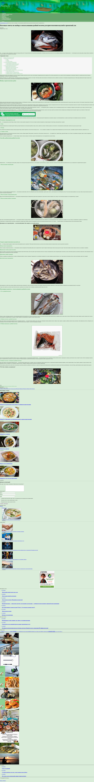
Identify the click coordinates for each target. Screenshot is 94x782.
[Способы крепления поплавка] (9, 665)
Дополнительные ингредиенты (11, 69)
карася (9, 631)
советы (15, 386)
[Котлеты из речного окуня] (9, 709)
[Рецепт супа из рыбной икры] (9, 461)
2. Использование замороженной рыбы (12, 63)
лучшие (17, 631)
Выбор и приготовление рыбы (9, 57)
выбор (5, 631)
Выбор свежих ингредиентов (11, 66)
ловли (11, 631)
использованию (5, 386)
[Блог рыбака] (5, 9)
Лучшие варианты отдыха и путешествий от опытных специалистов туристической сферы (17, 568)
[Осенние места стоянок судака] (9, 643)
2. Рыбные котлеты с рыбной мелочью (12, 71)
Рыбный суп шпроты (4, 448)
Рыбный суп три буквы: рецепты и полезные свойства (11, 519)
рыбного (41, 631)
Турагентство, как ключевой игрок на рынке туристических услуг (13, 540)
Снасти (3, 16)
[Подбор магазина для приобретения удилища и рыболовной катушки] (9, 676)
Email (1, 494)
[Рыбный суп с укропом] (9, 432)
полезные (9, 386)
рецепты (33, 631)
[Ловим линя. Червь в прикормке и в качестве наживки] (9, 753)
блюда (2, 631)
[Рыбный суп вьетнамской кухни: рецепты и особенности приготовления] (9, 402)
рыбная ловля (38, 631)
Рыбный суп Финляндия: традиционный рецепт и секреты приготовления (16, 419)
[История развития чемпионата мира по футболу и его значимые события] (7, 558)
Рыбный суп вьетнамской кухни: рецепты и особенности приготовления (15, 404)
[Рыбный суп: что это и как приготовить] (9, 476)
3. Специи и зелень (9, 61)
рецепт (29, 631)
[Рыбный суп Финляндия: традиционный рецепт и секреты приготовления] (9, 417)
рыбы (53, 631)
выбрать (7, 631)
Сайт (1, 496)
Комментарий (2, 491)
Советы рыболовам (6, 18)
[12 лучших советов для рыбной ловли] (9, 764)
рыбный (50, 631)
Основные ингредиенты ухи (8, 58)
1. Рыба (7, 59)
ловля (14, 631)
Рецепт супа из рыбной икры (6, 463)
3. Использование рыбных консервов (12, 64)
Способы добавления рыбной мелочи (10, 62)
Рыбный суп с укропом (5, 434)
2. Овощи (7, 60)
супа (60, 631)
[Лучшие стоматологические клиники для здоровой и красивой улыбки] (9, 720)
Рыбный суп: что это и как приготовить (8, 478)
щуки (61, 631)
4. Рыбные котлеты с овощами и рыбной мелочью (14, 73)
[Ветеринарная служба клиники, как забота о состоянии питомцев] (7, 530)
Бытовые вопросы (6, 19)
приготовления (25, 631)
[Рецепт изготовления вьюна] (9, 687)
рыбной (13, 386)
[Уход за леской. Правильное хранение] (9, 731)
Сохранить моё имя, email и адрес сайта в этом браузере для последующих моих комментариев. (17, 498)
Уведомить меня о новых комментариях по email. (9, 500)
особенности (21, 631)
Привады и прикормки (7, 14)
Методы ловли (5, 15)
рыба (35, 631)
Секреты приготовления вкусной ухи (10, 65)
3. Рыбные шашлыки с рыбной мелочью (12, 72)
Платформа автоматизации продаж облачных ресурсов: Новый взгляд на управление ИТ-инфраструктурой (20, 550)
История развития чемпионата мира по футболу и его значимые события (14, 559)
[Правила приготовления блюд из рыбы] (9, 742)
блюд (0, 631)
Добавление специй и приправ (11, 68)
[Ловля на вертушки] (9, 654)
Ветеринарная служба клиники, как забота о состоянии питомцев (13, 531)
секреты (56, 631)
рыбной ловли (46, 631)
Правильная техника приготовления (12, 67)
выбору (1, 386)
